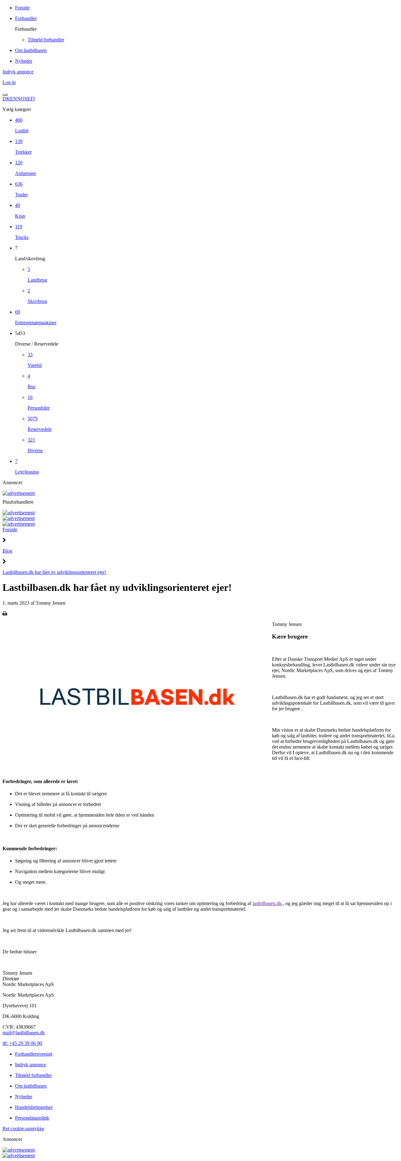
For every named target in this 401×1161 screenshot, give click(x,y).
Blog (7, 551)
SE (27, 98)
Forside (10, 529)
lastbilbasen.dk (267, 903)
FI (32, 98)
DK (6, 98)
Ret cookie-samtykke (23, 1128)
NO (20, 98)
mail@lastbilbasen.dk (24, 1032)
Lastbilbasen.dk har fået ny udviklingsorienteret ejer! (54, 572)
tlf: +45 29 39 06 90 (22, 1043)
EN (13, 98)
